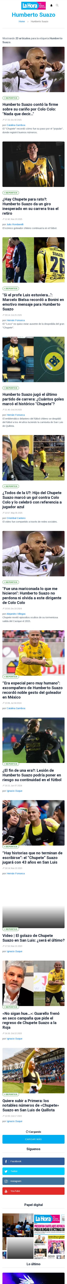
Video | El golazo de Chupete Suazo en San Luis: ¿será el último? (33, 938)
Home (22, 21)
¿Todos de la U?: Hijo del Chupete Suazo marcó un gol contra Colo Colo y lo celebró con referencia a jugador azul (32, 500)
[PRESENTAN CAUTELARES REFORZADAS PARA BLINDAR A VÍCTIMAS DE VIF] (38, 1236)
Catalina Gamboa (16, 125)
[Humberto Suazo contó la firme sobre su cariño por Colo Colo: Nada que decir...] (33, 69)
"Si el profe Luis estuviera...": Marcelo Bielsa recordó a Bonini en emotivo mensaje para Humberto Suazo (33, 302)
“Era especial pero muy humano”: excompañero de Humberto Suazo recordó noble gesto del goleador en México (32, 690)
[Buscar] (57, 5)
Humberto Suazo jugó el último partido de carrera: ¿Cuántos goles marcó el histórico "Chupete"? (33, 399)
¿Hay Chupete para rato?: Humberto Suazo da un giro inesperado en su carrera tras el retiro (30, 206)
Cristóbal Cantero (16, 518)
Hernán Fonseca (16, 320)
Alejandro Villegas (16, 613)
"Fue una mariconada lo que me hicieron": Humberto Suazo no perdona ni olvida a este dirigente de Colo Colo (31, 595)
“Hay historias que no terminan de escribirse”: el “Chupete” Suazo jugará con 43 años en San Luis (32, 858)
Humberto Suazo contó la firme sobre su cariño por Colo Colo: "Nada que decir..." (30, 109)
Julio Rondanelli (15, 224)
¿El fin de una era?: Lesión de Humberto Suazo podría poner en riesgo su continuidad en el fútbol (31, 775)
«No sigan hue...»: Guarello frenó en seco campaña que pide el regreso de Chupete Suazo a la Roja (31, 1020)
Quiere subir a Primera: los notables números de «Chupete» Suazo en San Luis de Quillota (30, 1105)
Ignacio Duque (14, 790)
